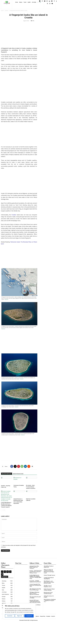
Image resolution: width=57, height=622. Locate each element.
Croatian (14, 214)
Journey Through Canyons (49, 575)
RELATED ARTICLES (6, 473)
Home (2, 10)
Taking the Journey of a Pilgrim (49, 596)
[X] (47, 4)
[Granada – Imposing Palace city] (6, 480)
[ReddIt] (28, 466)
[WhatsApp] (21, 466)
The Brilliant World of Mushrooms (48, 566)
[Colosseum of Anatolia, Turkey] (19, 480)
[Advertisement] (19, 35)
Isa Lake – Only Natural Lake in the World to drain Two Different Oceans (36, 571)
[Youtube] (52, 4)
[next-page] (4, 510)
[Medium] (52, 1)
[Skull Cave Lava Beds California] (31, 494)
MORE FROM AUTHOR (18, 473)
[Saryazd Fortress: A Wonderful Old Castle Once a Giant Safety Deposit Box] (19, 494)
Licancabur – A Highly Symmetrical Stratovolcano (35, 581)
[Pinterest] (54, 1)
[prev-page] (2, 510)
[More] (32, 466)
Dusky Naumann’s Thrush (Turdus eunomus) (49, 589)
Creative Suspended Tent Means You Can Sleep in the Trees (35, 585)
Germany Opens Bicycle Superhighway (49, 578)
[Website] (50, 4)
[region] (19, 611)
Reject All (19, 615)
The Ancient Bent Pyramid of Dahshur (35, 597)
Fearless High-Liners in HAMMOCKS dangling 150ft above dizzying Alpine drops (35, 577)
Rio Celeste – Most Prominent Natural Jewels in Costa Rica (30, 487)
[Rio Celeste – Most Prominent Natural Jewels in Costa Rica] (31, 480)
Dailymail (6, 299)
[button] (40, 2)
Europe (6, 10)
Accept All (29, 615)
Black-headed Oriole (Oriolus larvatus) (48, 593)
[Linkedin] (49, 1)
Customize (9, 615)
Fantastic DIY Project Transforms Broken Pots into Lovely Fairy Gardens (35, 601)
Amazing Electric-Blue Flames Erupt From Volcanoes (34, 567)
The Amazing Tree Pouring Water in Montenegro (35, 589)
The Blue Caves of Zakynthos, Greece (48, 586)
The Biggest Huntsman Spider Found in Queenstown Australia (34, 593)
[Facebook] (42, 1)
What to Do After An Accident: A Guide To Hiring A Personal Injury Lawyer (49, 571)
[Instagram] (47, 1)
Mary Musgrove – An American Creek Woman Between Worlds (49, 582)
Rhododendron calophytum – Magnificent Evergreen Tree (50, 600)
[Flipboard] (44, 1)
